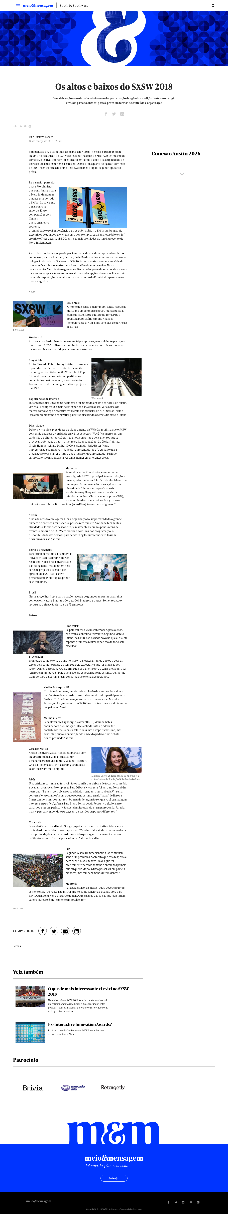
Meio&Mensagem (38, 6)
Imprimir (25, 126)
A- (15, 126)
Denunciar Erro (30, 126)
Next (182, 174)
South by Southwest (74, 5)
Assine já (113, 1178)
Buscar (213, 5)
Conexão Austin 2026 (176, 153)
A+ (20, 126)
